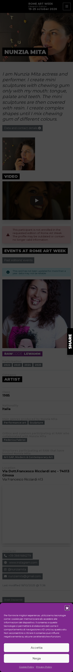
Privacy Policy (44, 666)
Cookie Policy (26, 666)
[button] (67, 608)
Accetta (36, 647)
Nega (37, 658)
